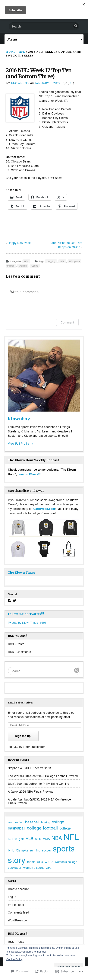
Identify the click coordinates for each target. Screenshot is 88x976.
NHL (11, 850)
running (35, 850)
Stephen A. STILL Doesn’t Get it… (31, 768)
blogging (51, 261)
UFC (40, 862)
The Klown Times (21, 572)
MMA (46, 839)
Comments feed (18, 912)
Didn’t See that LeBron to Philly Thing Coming (38, 783)
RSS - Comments (19, 652)
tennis (31, 862)
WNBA (49, 862)
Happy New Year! (19, 243)
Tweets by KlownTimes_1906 (27, 622)
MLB (29, 838)
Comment (67, 322)
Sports (34, 265)
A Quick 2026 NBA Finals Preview (30, 791)
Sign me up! (23, 736)
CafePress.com (44, 509)
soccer (46, 850)
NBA (56, 837)
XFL (48, 867)
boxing (45, 822)
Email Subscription (20, 702)
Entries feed (16, 904)
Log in (12, 897)
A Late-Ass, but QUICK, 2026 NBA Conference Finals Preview (39, 801)
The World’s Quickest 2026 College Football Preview (43, 776)
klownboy (20, 83)
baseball (32, 821)
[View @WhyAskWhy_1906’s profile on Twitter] (14, 600)
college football (42, 827)
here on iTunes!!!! (30, 474)
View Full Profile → (20, 443)
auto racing (15, 822)
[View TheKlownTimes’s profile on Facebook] (9, 600)
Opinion (23, 265)
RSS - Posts (16, 644)
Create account (18, 889)
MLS (38, 839)
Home (11, 51)
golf (21, 839)
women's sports (33, 867)
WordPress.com (18, 920)
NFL (22, 51)
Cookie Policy (14, 959)
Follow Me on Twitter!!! (26, 614)
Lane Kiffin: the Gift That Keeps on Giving (66, 245)
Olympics (22, 850)
